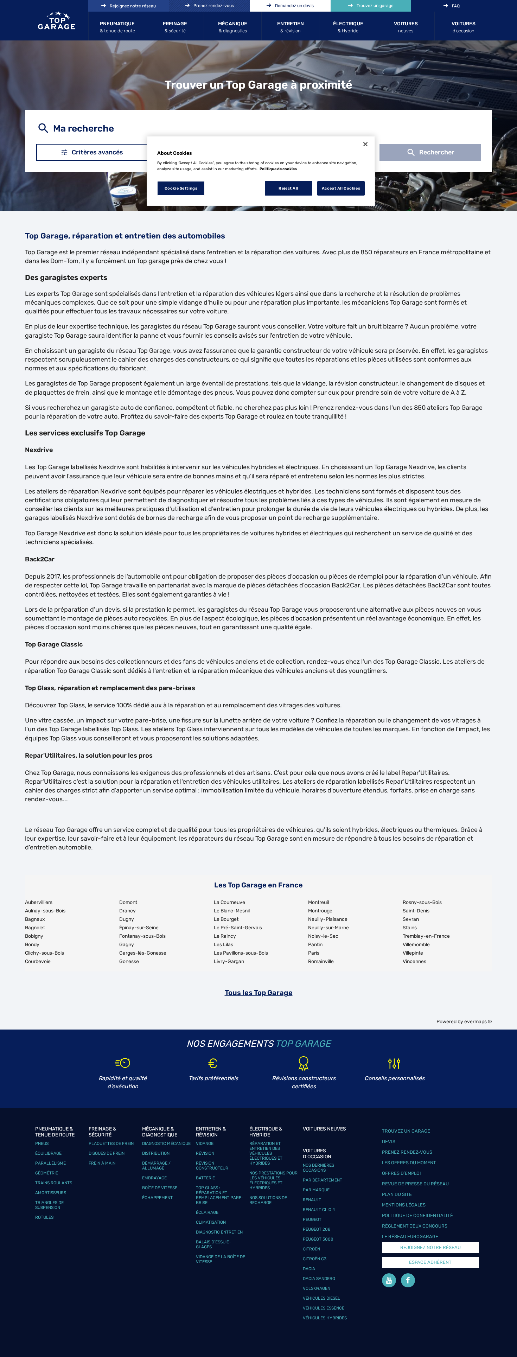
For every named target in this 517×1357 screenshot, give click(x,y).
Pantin (315, 945)
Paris (313, 953)
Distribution (156, 1153)
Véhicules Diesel (321, 1298)
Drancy (127, 911)
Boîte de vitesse (159, 1187)
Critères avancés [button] (97, 152)
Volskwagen (316, 1288)
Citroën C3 (314, 1258)
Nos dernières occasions (318, 1168)
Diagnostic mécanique (166, 1143)
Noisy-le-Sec (323, 936)
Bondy (32, 945)
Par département (322, 1180)
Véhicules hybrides (325, 1317)
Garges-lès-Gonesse (142, 953)
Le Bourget (226, 919)
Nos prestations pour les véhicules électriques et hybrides (273, 1180)
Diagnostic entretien (219, 1232)
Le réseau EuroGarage (410, 1236)
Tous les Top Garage (259, 992)
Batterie (205, 1178)
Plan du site (397, 1194)
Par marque (316, 1189)
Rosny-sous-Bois (422, 902)
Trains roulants (53, 1182)
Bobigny (34, 936)
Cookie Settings (181, 188)
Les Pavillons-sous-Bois (241, 953)
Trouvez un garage (406, 1131)
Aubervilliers (38, 902)
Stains (410, 928)
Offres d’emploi (401, 1173)
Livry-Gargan (229, 961)
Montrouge (320, 911)
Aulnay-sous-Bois (45, 911)
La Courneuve (229, 902)
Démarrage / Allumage (156, 1166)
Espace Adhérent (430, 1262)
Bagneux (35, 919)
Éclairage (207, 1212)
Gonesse (129, 961)
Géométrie (46, 1173)
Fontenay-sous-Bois (142, 936)
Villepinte (413, 953)
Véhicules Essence (323, 1308)
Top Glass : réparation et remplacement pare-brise (219, 1195)
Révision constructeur (212, 1166)
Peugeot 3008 (318, 1239)
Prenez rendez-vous (407, 1152)
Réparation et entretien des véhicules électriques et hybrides (265, 1153)
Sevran (411, 919)
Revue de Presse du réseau (415, 1183)
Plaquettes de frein (111, 1143)
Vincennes (414, 961)
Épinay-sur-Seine (139, 928)
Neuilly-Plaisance (327, 919)
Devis (388, 1141)
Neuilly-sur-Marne (328, 928)
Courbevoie (38, 961)
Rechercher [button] (436, 152)
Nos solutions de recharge (268, 1200)
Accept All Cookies (341, 188)
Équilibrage (48, 1153)
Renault (312, 1199)
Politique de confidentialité (417, 1215)
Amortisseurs (50, 1192)
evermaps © (478, 1022)
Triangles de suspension (49, 1205)
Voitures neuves (324, 1129)
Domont (128, 902)
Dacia (309, 1268)
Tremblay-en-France (426, 936)
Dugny (126, 919)
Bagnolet (35, 928)
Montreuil (318, 902)
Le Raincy (225, 936)
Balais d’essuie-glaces (213, 1244)
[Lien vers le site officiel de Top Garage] (57, 20)
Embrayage (154, 1178)
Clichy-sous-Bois (44, 953)
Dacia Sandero (319, 1278)
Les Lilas (223, 945)
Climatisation (211, 1222)
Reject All (288, 188)
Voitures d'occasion (317, 1154)
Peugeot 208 (317, 1229)
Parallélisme (50, 1163)
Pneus (42, 1143)
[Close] (365, 144)
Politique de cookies (278, 168)
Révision (205, 1153)
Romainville (321, 961)
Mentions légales (404, 1205)
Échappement (157, 1197)
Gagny (126, 945)
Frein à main (102, 1163)
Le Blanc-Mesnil (232, 911)
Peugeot (312, 1219)
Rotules (44, 1217)
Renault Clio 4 (319, 1209)
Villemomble (416, 945)
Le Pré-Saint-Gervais (238, 928)
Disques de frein (107, 1153)
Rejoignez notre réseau (430, 1247)
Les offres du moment (409, 1162)
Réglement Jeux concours (414, 1226)
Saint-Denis (416, 911)
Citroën (311, 1249)
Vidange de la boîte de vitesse (220, 1259)
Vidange (204, 1143)
